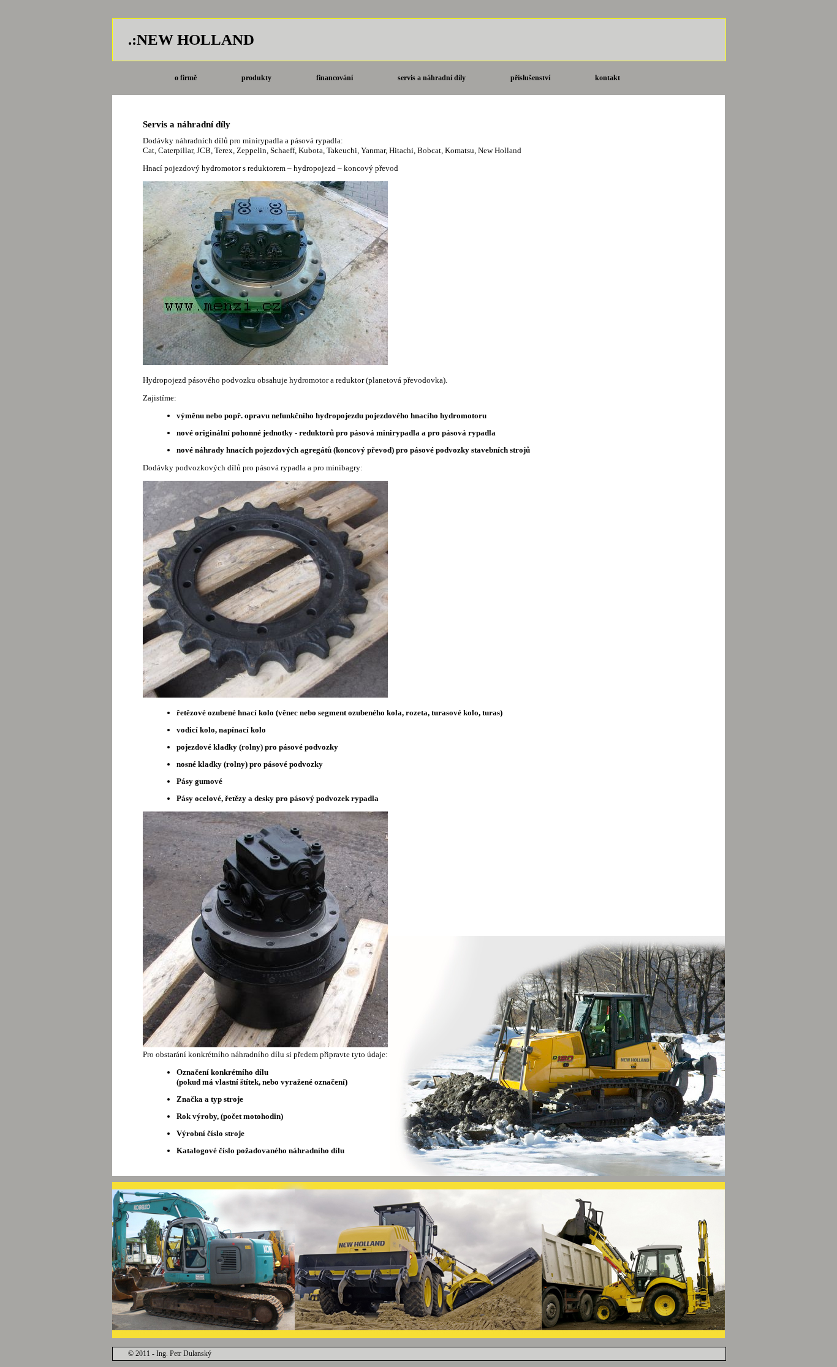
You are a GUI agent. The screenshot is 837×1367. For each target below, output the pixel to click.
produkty (256, 77)
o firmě (186, 77)
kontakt (607, 77)
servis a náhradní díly (432, 77)
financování (334, 77)
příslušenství (530, 77)
